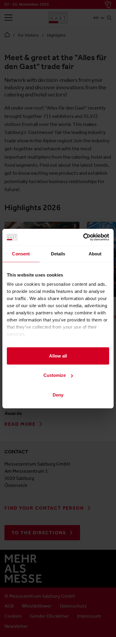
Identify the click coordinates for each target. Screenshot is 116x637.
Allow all (58, 355)
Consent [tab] (21, 253)
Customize (54, 375)
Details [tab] (58, 253)
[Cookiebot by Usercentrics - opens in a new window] (83, 237)
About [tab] (95, 253)
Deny (58, 394)
